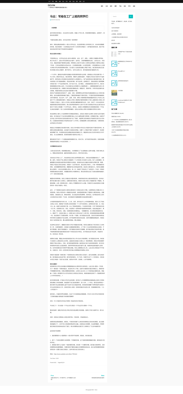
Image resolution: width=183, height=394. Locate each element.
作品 (73, 1)
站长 (125, 6)
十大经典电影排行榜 (116, 135)
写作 (67, 1)
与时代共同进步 (115, 28)
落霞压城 (113, 116)
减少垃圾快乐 (114, 31)
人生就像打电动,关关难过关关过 (119, 37)
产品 (120, 6)
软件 (77, 1)
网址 (80, 1)
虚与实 (113, 40)
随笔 (56, 1)
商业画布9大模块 (115, 43)
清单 (60, 1)
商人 (55, 362)
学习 (129, 6)
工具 (107, 6)
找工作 (62, 362)
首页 (102, 6)
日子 (49, 1)
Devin (51, 5)
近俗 (70, 1)
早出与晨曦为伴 (115, 113)
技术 (111, 6)
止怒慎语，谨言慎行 (116, 34)
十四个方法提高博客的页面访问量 (120, 130)
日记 (63, 1)
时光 (53, 1)
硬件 (116, 6)
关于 (84, 1)
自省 (134, 6)
